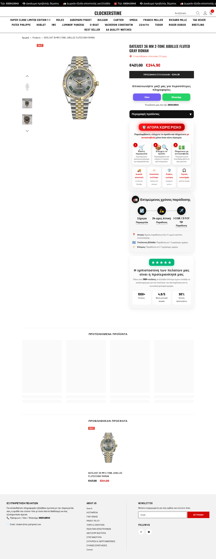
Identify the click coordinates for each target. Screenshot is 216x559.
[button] (27, 76)
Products (36, 37)
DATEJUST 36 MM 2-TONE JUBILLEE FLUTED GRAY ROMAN (105, 474)
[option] (79, 88)
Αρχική (25, 37)
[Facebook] (141, 532)
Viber (147, 97)
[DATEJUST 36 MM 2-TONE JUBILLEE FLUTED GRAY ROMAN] (108, 448)
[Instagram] (149, 532)
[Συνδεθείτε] (205, 13)
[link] (42, 396)
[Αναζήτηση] (187, 13)
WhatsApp (176, 97)
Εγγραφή (198, 515)
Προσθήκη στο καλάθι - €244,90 (162, 74)
